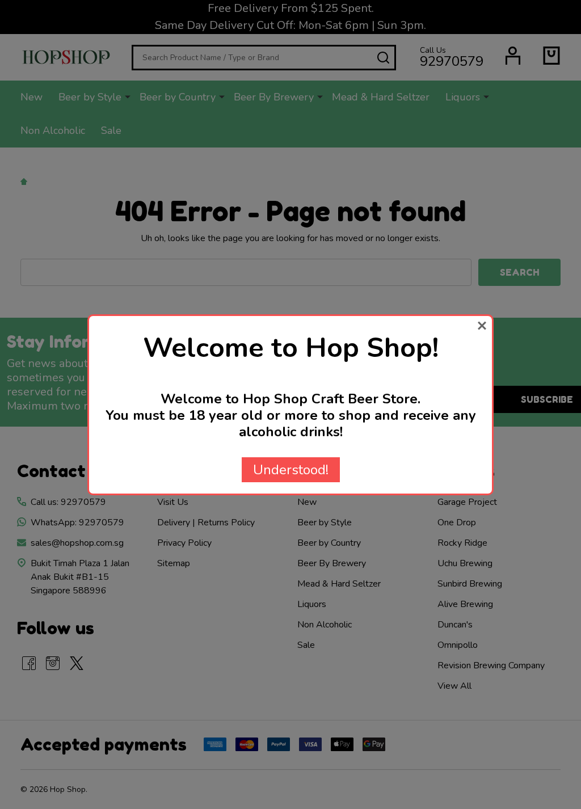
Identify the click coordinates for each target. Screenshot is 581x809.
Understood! (291, 470)
